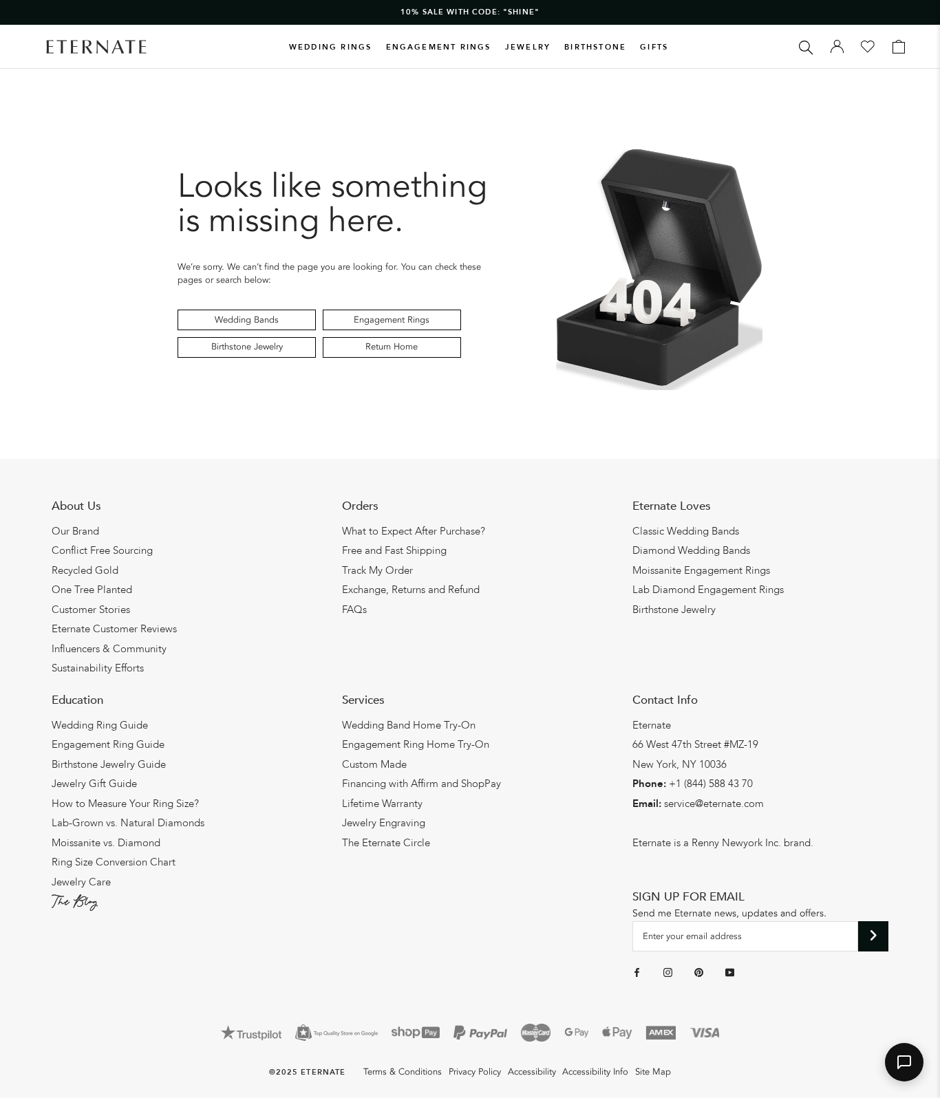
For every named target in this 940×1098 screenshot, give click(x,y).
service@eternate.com (714, 803)
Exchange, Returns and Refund (411, 589)
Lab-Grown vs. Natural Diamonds (128, 823)
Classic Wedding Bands (685, 531)
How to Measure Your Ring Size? (125, 803)
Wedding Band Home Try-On (409, 725)
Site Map (653, 1072)
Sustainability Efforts (98, 668)
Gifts (654, 47)
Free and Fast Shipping (394, 550)
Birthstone (595, 47)
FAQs (354, 609)
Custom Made (374, 764)
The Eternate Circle (386, 843)
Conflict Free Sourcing (102, 550)
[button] (904, 1062)
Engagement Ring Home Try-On (415, 744)
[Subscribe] (873, 936)
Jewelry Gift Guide (94, 783)
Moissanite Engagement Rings (701, 570)
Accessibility (532, 1072)
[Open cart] (899, 47)
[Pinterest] (698, 972)
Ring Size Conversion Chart (113, 862)
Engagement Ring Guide (108, 744)
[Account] (837, 47)
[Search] (806, 46)
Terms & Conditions (402, 1072)
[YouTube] (729, 972)
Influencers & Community (109, 649)
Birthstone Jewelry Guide (109, 764)
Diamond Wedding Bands (691, 550)
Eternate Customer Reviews (114, 629)
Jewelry (528, 47)
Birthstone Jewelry (247, 347)
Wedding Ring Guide (100, 725)
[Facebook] (636, 972)
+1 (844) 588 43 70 (711, 783)
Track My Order (377, 570)
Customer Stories (91, 609)
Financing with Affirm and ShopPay (421, 783)
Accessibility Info (595, 1072)
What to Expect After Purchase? (413, 531)
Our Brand (75, 531)
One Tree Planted (92, 589)
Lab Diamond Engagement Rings (708, 589)
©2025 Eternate (307, 1072)
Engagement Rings (438, 47)
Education (77, 700)
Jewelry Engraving (383, 823)
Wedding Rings (330, 47)
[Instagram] (667, 972)
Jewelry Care (81, 882)
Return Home (391, 347)
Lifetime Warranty (382, 803)
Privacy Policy (475, 1072)
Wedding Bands (247, 320)
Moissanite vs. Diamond (106, 843)
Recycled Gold (85, 570)
